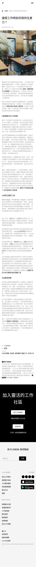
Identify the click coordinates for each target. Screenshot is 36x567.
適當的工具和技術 (12, 321)
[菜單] (32, 3)
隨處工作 (24, 353)
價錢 (3, 493)
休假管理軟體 (6, 487)
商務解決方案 (6, 504)
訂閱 (22, 458)
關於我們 (5, 514)
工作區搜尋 (5, 511)
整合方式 (5, 490)
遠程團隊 (18, 353)
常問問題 (5, 521)
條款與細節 (5, 537)
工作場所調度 (6, 483)
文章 (6, 11)
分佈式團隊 (5, 353)
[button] (18, 412)
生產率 (12, 353)
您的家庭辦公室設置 (10, 190)
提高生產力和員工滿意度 (15, 106)
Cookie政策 (6, 541)
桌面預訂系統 (6, 480)
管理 (5, 348)
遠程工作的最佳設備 (26, 188)
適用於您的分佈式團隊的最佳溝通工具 (17, 271)
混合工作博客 (6, 524)
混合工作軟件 (6, 477)
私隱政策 (5, 534)
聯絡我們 (5, 517)
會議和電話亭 (6, 508)
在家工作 (31, 353)
